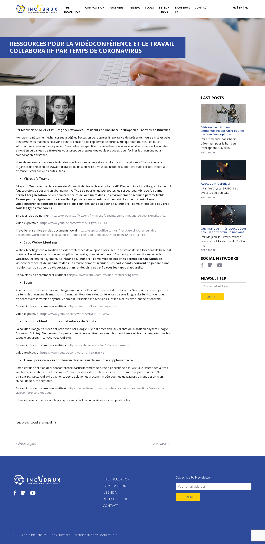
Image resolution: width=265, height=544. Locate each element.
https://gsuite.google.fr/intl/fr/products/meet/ (99, 345)
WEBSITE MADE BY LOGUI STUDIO (96, 535)
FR (234, 7)
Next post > (161, 444)
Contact (201, 7)
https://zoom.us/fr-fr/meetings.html (92, 306)
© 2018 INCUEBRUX (34, 535)
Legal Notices (60, 535)
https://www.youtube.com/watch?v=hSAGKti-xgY (73, 352)
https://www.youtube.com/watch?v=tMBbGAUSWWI (75, 314)
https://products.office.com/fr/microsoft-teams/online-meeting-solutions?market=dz (109, 215)
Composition (95, 7)
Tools (149, 7)
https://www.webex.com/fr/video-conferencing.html (103, 275)
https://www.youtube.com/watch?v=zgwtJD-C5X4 (73, 223)
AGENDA (134, 7)
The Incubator (72, 9)
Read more (208, 152)
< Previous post (26, 444)
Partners (117, 7)
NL (246, 7)
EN (240, 7)
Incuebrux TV (182, 9)
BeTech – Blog (164, 9)
